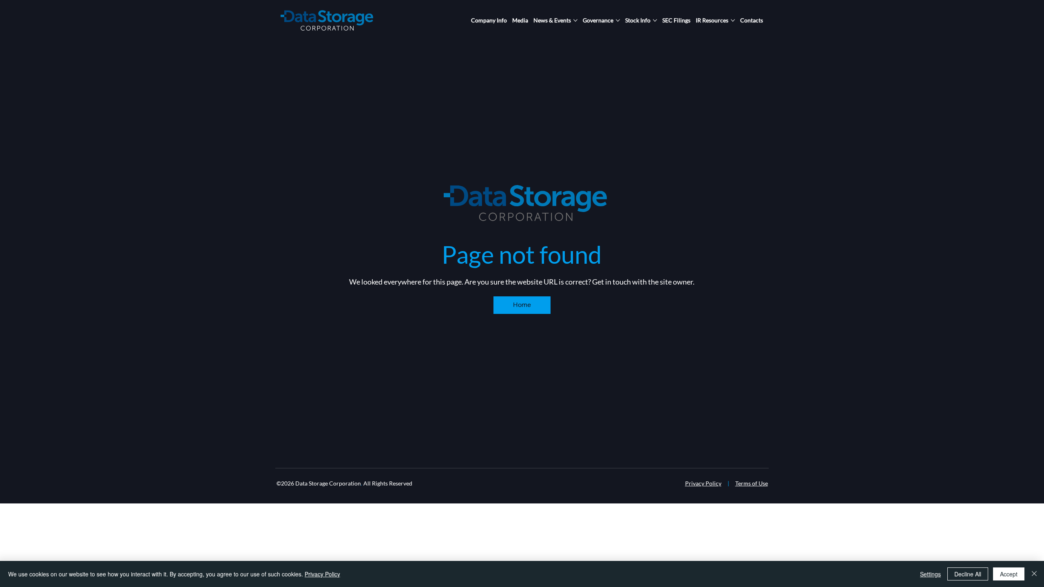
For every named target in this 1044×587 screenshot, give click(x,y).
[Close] (1034, 573)
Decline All (967, 574)
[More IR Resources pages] (733, 20)
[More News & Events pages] (575, 20)
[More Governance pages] (618, 20)
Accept (1008, 574)
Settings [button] (930, 574)
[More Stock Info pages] (655, 20)
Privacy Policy (703, 483)
